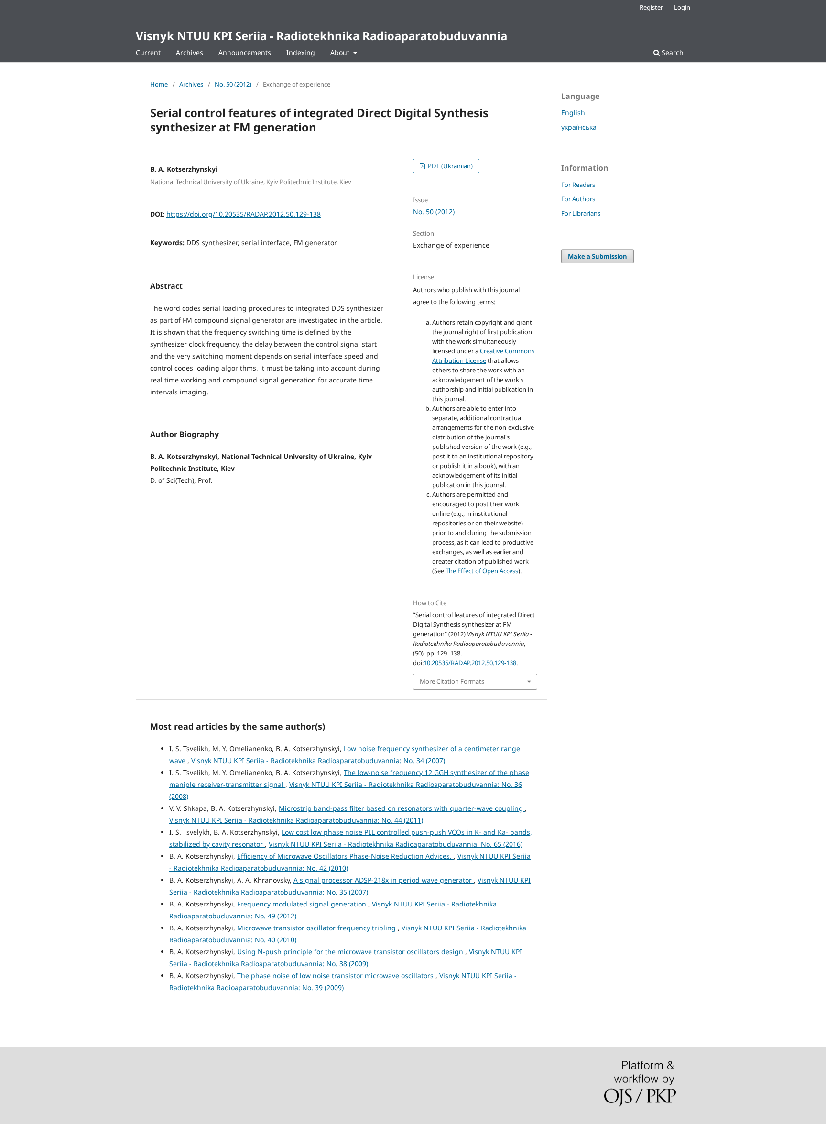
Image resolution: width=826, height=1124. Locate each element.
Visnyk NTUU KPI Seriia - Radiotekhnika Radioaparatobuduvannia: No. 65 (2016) (395, 844)
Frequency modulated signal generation (302, 903)
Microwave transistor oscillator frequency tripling (317, 927)
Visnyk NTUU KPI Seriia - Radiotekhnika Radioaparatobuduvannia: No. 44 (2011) (296, 820)
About (340, 52)
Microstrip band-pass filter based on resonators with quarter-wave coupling (402, 808)
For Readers (578, 184)
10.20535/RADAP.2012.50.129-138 (470, 662)
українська (579, 126)
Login (682, 7)
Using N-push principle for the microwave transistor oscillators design (351, 951)
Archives (189, 52)
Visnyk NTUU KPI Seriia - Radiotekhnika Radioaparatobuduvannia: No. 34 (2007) (318, 760)
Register (651, 7)
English (573, 112)
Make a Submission (597, 256)
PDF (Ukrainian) (449, 166)
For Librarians (580, 213)
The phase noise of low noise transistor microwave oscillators (336, 975)
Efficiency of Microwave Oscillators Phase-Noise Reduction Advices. (345, 856)
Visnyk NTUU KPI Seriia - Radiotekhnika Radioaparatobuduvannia (321, 36)
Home (159, 84)
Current (148, 52)
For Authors (578, 199)
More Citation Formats (452, 681)
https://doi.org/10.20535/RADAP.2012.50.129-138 (243, 213)
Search (672, 52)
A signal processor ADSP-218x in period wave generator (383, 879)
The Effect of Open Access (482, 571)
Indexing (300, 52)
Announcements (244, 52)
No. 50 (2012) (233, 84)
